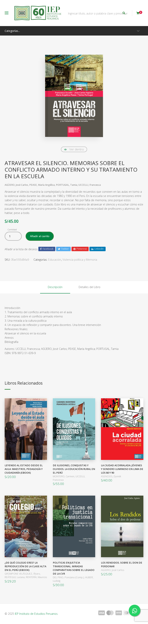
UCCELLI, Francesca (89, 185)
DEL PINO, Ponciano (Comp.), (69, 577)
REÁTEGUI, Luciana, (15, 577)
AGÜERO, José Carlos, (17, 185)
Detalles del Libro (89, 287)
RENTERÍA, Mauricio (36, 577)
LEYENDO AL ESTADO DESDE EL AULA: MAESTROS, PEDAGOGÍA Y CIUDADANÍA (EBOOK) (24, 469)
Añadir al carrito (39, 236)
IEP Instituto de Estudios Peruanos (36, 614)
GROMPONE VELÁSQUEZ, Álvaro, (23, 573)
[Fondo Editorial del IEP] (37, 13)
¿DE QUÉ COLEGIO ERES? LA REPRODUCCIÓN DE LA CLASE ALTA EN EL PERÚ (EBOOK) (25, 566)
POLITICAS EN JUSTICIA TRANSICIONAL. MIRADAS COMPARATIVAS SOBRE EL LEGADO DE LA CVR (73, 568)
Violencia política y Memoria (79, 259)
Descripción (55, 287)
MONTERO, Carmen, (64, 476)
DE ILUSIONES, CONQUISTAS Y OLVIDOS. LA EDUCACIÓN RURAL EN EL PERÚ (74, 469)
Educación (54, 259)
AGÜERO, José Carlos (112, 570)
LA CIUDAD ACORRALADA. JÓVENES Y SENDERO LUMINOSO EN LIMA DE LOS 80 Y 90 (122, 469)
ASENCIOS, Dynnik (111, 476)
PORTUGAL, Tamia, (67, 185)
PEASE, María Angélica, (42, 185)
